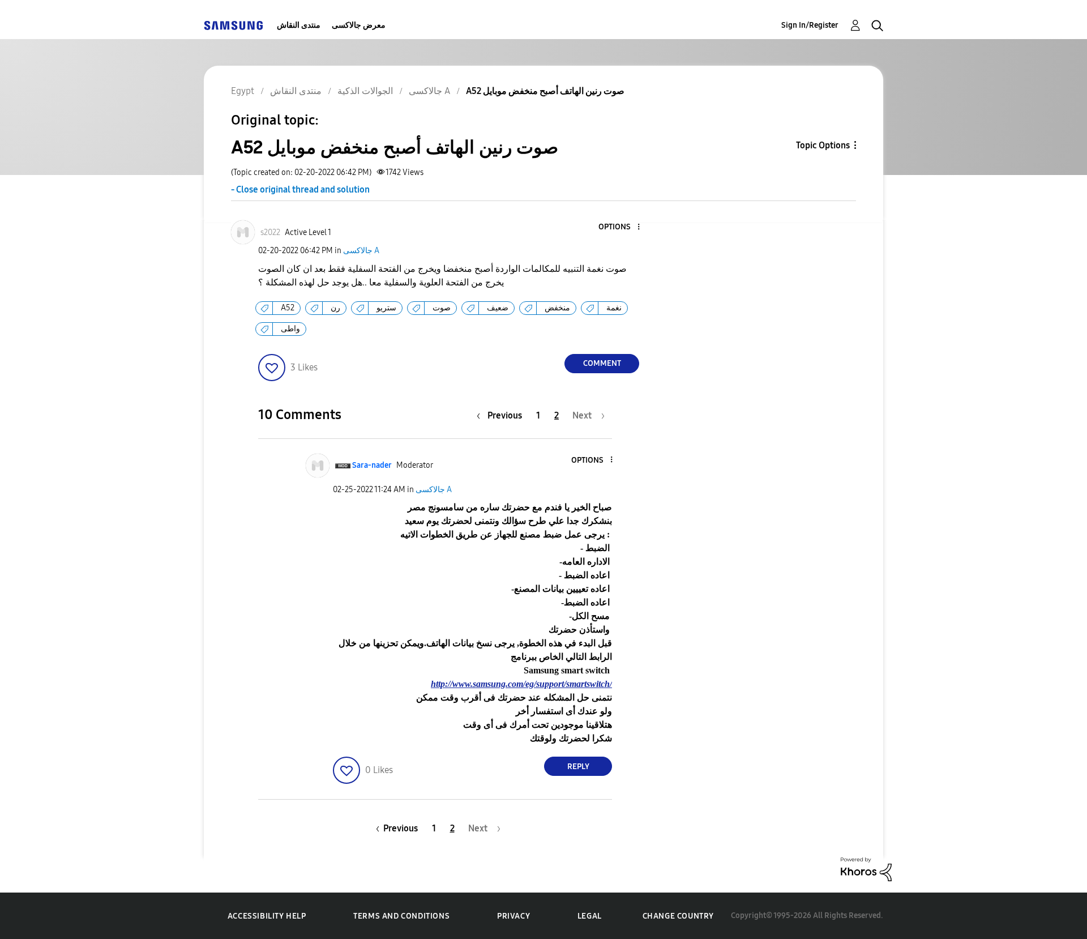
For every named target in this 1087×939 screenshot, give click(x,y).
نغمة (614, 308)
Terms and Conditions (401, 916)
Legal (589, 916)
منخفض (557, 308)
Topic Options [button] (823, 145)
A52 (287, 308)
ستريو (386, 308)
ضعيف (497, 308)
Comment (602, 363)
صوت (442, 308)
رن (335, 308)
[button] (620, 227)
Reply (578, 766)
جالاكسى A (361, 250)
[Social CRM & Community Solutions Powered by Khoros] (866, 868)
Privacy (513, 916)
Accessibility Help (267, 916)
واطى (290, 329)
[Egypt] (233, 25)
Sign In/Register (809, 25)
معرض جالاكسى (359, 25)
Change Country (678, 916)
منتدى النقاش (298, 25)
